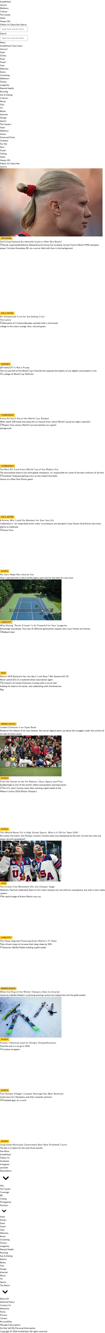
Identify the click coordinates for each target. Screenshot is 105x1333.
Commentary (7, 415)
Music (3, 101)
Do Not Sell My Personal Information (18, 1328)
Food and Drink (7, 137)
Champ (3, 1198)
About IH (4, 1298)
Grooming (5, 75)
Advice (3, 1259)
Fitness (3, 81)
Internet (4, 114)
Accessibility (6, 1321)
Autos (3, 71)
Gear (2, 65)
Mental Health (7, 88)
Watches (4, 68)
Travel (3, 62)
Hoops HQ (5, 21)
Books (3, 111)
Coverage (4, 1192)
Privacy (3, 1315)
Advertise (4, 1308)
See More (4, 1151)
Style (2, 52)
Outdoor (4, 140)
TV (1, 107)
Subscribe (15, 24)
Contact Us (5, 1305)
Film (2, 104)
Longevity (4, 84)
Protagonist (5, 1201)
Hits (2, 1185)
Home (3, 134)
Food (2, 58)
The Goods (5, 14)
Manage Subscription (10, 1324)
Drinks (3, 55)
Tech (2, 147)
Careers (3, 1318)
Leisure (3, 4)
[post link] (52, 341)
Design (3, 117)
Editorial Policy (7, 1301)
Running (4, 91)
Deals (2, 17)
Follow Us (5, 24)
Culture (3, 11)
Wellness (4, 8)
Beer (3, 673)
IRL (1, 1195)
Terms (3, 1311)
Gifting (3, 153)
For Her (3, 143)
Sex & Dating (6, 94)
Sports (3, 120)
